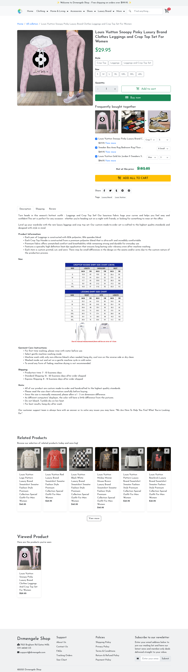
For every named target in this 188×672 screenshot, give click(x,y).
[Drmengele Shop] (20, 11)
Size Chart (61, 660)
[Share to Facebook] (104, 190)
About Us (61, 642)
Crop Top (101, 63)
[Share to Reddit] (122, 190)
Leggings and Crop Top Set (137, 63)
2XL (124, 74)
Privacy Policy (102, 647)
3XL (132, 74)
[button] (167, 11)
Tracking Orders (64, 655)
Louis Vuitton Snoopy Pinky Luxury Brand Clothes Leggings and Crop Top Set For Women (121, 139)
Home (20, 24)
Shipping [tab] (40, 209)
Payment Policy (103, 660)
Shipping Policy (103, 642)
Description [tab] (25, 209)
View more (110, 143)
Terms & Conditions (105, 651)
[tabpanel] (94, 314)
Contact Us (62, 647)
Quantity (100, 83)
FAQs (59, 651)
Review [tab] (52, 209)
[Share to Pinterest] (129, 190)
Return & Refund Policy (107, 655)
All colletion (32, 24)
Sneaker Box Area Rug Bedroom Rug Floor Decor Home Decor (121, 148)
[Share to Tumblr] (116, 190)
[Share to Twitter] (110, 190)
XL (115, 74)
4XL (140, 74)
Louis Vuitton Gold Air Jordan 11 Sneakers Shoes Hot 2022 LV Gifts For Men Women (121, 156)
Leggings (115, 63)
